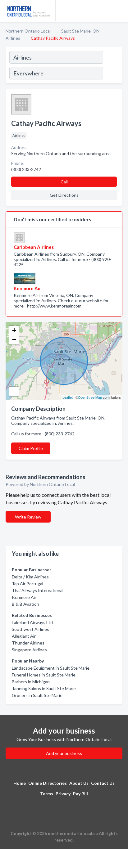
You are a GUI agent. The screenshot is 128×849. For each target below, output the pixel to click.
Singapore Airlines (29, 649)
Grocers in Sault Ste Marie (37, 695)
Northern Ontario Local (28, 31)
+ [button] (14, 330)
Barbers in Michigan (31, 681)
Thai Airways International (37, 590)
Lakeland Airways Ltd (32, 622)
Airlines (13, 38)
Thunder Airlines (28, 642)
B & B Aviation (25, 604)
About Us (79, 783)
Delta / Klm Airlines (30, 576)
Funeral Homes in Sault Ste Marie (43, 674)
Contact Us (103, 783)
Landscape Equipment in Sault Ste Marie (50, 668)
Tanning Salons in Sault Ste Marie (44, 688)
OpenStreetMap (90, 397)
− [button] (14, 340)
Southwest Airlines (30, 629)
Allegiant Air (24, 636)
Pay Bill (80, 793)
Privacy (63, 793)
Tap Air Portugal (27, 583)
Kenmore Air (24, 597)
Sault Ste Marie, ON (80, 31)
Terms (46, 793)
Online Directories (47, 783)
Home (19, 783)
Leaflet (67, 397)
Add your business (64, 753)
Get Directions (64, 195)
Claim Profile (31, 448)
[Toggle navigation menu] (119, 11)
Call (64, 181)
